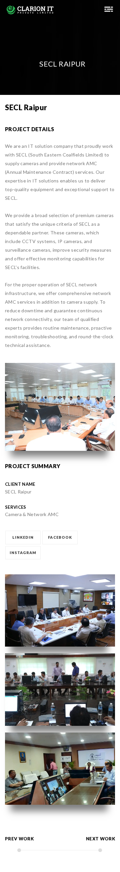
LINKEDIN (23, 537)
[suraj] (108, 9)
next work (100, 838)
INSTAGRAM (23, 552)
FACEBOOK (60, 537)
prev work (19, 838)
